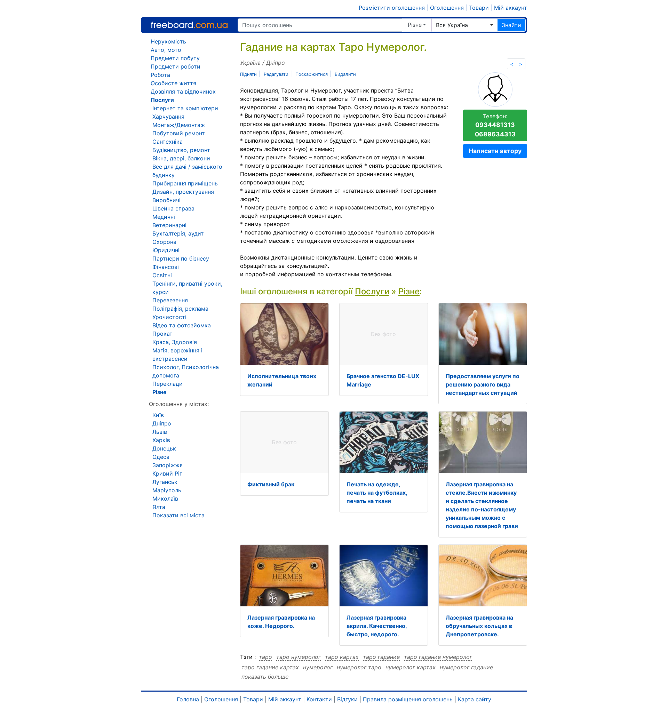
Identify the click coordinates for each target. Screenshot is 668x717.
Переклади (167, 383)
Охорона (164, 241)
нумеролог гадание (466, 667)
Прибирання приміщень (185, 183)
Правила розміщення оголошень (408, 699)
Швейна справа (173, 208)
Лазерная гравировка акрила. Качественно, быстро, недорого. (377, 626)
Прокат (162, 333)
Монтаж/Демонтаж (178, 124)
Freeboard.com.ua (189, 25)
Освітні (162, 275)
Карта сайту (474, 699)
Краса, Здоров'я (174, 341)
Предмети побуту (175, 58)
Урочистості (169, 316)
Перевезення (170, 300)
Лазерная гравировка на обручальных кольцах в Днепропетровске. (479, 626)
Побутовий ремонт (178, 133)
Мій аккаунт (510, 7)
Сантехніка (167, 141)
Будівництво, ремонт (181, 149)
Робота (160, 74)
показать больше (264, 676)
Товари (479, 7)
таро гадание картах (270, 667)
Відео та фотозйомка (181, 325)
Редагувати (276, 74)
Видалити (345, 74)
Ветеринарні (169, 225)
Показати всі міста (178, 515)
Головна (188, 699)
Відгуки (347, 699)
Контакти (319, 699)
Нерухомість (168, 41)
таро (265, 656)
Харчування (168, 116)
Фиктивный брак (270, 484)
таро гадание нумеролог (438, 656)
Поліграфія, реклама (180, 308)
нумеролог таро (359, 667)
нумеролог (318, 667)
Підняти (248, 74)
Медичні (163, 216)
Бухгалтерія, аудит (178, 233)
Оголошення (447, 7)
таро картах (342, 656)
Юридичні (166, 250)
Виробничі (166, 200)
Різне (415, 24)
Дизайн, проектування (183, 191)
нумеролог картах (410, 667)
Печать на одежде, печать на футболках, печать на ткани (377, 492)
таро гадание (381, 656)
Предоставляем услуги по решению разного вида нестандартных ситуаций (482, 384)
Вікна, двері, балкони (181, 158)
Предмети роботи (175, 66)
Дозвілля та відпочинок (183, 91)
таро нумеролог (298, 656)
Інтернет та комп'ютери (185, 108)
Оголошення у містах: (179, 403)
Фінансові (165, 266)
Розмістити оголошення (392, 7)
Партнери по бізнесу (180, 258)
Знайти (511, 25)
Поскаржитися (311, 74)
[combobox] (464, 25)
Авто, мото (166, 49)
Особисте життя (173, 83)
